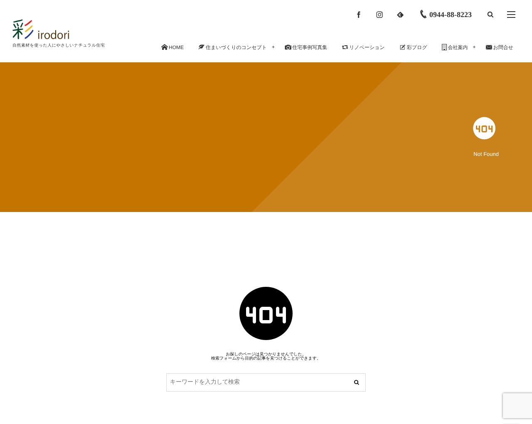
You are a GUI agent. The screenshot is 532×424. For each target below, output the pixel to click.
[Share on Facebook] (358, 14)
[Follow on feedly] (400, 14)
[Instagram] (379, 14)
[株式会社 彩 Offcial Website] (56, 29)
